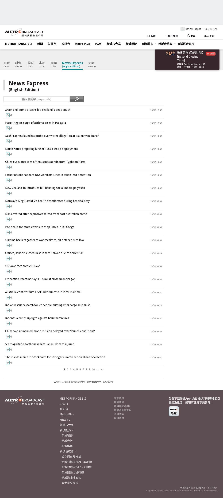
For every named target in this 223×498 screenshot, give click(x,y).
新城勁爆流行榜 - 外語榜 (76, 467)
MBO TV (65, 419)
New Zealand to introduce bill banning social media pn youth (45, 188)
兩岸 (54, 64)
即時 (6, 64)
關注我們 (173, 35)
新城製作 (67, 435)
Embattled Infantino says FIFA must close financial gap (40, 279)
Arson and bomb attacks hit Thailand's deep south (37, 110)
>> (101, 369)
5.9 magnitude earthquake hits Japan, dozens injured (39, 344)
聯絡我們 (119, 418)
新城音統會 (165, 43)
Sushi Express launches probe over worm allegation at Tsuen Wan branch (52, 136)
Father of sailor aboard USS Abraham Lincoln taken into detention (48, 175)
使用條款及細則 (122, 406)
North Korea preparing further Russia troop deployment (41, 149)
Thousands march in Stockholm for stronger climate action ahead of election (55, 357)
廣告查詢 (209, 35)
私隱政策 (119, 414)
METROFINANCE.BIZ (18, 43)
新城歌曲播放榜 (71, 477)
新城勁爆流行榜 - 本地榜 (76, 462)
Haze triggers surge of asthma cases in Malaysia (35, 123)
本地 (42, 64)
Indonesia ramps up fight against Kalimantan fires (37, 318)
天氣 (92, 64)
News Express (72, 64)
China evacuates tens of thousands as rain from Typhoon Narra (45, 162)
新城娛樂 (67, 446)
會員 (192, 35)
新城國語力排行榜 (72, 472)
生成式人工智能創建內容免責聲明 (69, 381)
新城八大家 (114, 43)
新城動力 (147, 43)
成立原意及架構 (71, 456)
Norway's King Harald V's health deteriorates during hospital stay (47, 201)
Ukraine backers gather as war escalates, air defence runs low (44, 240)
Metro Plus (82, 43)
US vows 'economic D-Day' (22, 266)
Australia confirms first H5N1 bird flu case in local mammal (43, 292)
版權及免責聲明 (122, 410)
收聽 (153, 35)
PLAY (98, 43)
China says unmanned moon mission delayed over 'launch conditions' (50, 331)
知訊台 (65, 43)
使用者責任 (108, 381)
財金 (18, 64)
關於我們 (119, 398)
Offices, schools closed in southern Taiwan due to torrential (44, 253)
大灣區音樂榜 (186, 43)
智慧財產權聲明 (94, 381)
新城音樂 (67, 440)
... (98, 369)
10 (93, 369)
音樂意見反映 (69, 483)
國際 (31, 64)
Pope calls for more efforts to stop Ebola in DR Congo (40, 227)
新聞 (40, 43)
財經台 (52, 43)
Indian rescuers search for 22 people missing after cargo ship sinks (47, 305)
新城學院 (131, 43)
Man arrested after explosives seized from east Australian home (46, 214)
